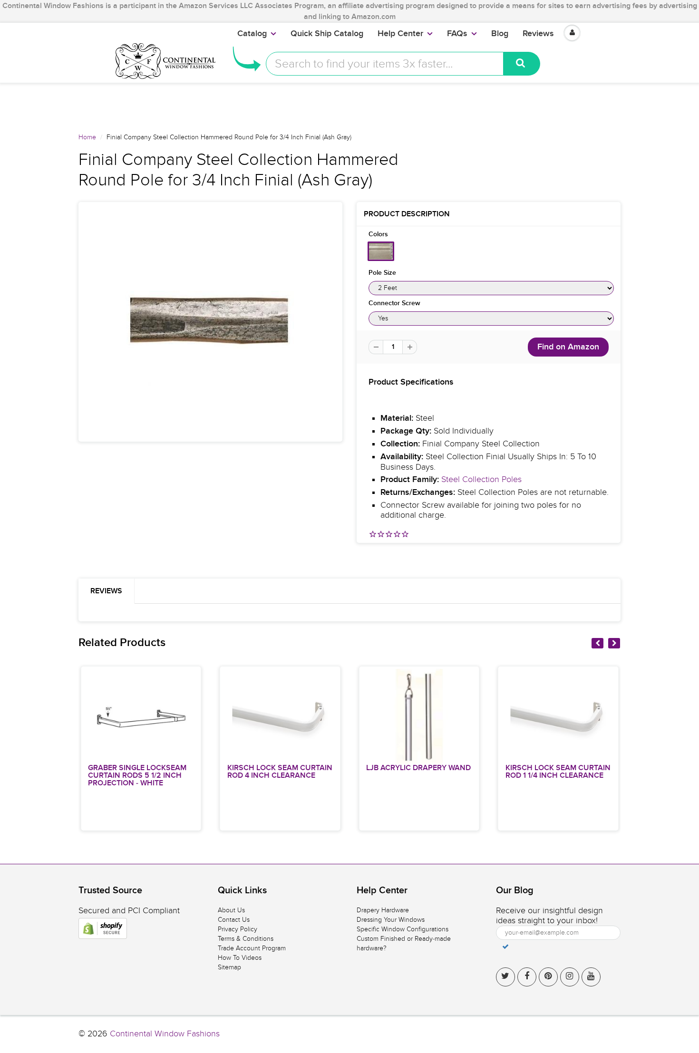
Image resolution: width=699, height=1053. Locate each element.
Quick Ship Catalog (327, 33)
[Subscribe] (505, 946)
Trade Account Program (252, 948)
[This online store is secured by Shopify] (102, 928)
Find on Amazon (568, 347)
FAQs (457, 33)
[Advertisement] (349, 104)
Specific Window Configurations (402, 929)
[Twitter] (505, 976)
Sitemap (229, 967)
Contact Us (234, 920)
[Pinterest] (548, 976)
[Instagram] (569, 976)
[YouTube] (591, 976)
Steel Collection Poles (481, 479)
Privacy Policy (237, 929)
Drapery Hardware (383, 910)
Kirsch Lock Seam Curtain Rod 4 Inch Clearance (279, 771)
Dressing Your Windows (391, 920)
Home (87, 137)
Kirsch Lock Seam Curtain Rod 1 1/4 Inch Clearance (558, 771)
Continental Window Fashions (165, 1034)
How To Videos (240, 958)
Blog (499, 33)
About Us (231, 910)
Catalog (252, 33)
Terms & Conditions (245, 939)
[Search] (522, 64)
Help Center (400, 33)
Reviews (538, 33)
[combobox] (385, 64)
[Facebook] (526, 976)
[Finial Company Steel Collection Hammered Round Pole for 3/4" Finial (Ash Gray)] (210, 322)
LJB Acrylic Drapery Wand (418, 768)
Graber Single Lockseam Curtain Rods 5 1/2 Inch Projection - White (137, 775)
